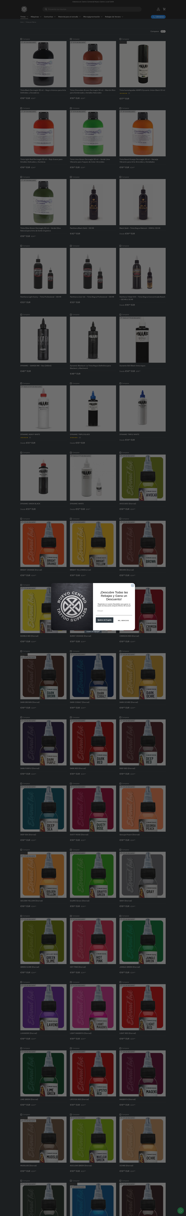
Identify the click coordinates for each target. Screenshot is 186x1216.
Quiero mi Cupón (105, 620)
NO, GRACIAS (123, 620)
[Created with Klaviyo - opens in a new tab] (93, 631)
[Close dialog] (132, 585)
